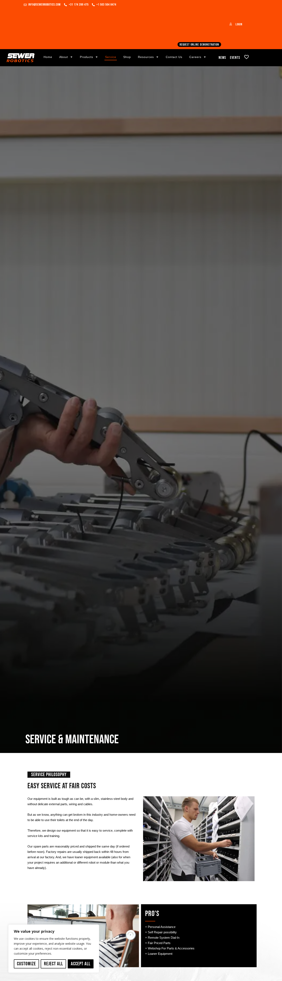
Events (235, 58)
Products (86, 57)
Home (48, 57)
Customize (26, 964)
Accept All (80, 964)
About (63, 57)
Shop (127, 57)
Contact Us (174, 57)
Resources (146, 57)
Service (110, 57)
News (222, 58)
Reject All (53, 964)
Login (239, 24)
